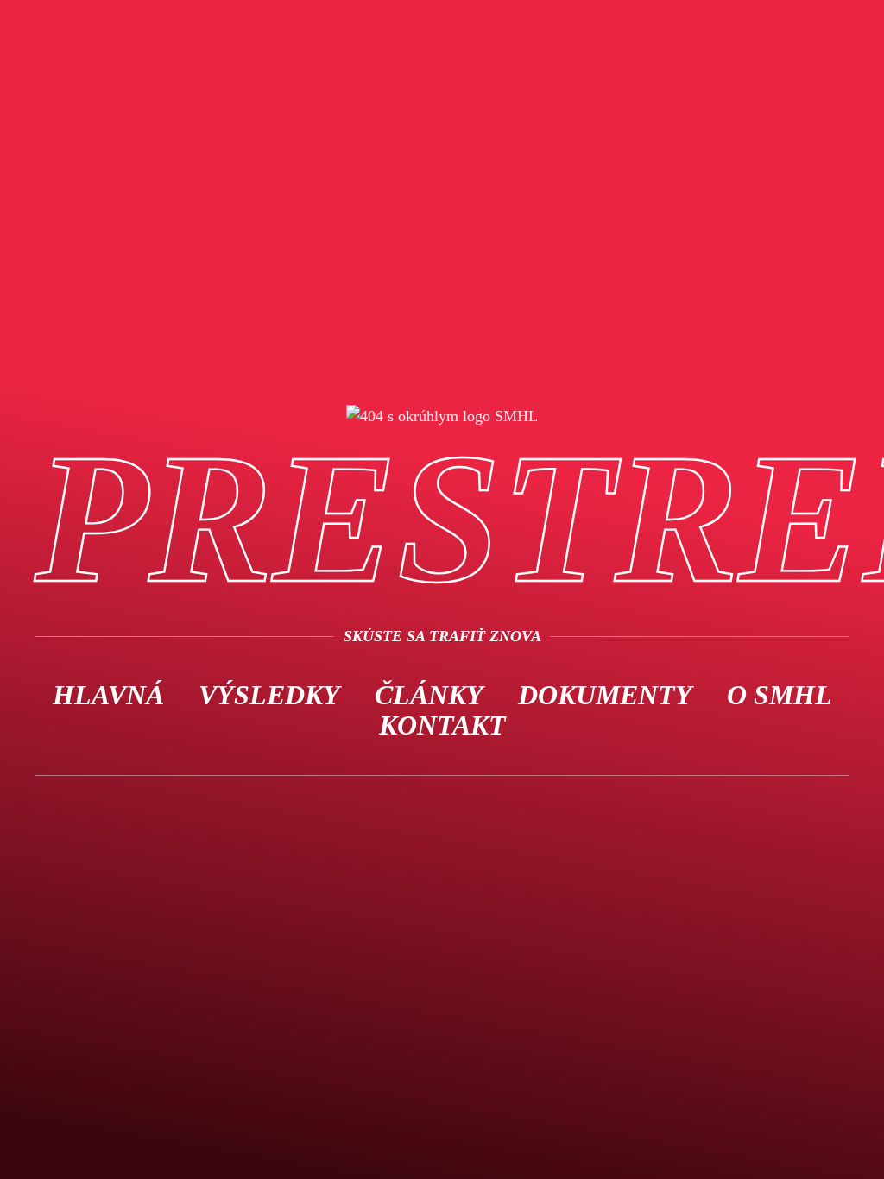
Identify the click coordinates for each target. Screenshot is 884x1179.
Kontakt (442, 725)
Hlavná (108, 694)
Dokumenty (605, 694)
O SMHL (779, 694)
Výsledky (269, 694)
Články (429, 694)
